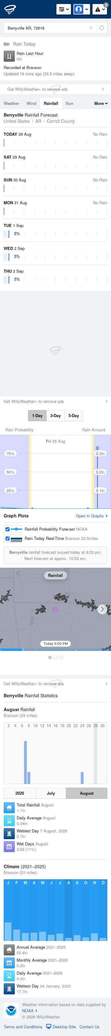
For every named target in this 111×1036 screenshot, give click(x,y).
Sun (69, 103)
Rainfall (51, 103)
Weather (11, 103)
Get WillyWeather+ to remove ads (37, 89)
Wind (31, 103)
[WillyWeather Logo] (14, 9)
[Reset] (90, 27)
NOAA (28, 1010)
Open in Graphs (90, 516)
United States (17, 121)
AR (38, 121)
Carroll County (61, 121)
